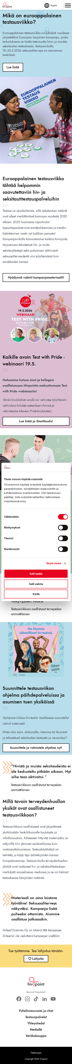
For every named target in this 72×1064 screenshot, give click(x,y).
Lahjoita (38, 958)
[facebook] (18, 998)
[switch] (63, 527)
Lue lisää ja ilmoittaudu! (36, 421)
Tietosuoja (36, 1052)
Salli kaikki (36, 573)
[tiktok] (36, 998)
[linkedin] (44, 998)
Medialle (36, 1029)
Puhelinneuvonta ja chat (36, 1011)
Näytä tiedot (53, 563)
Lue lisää (12, 67)
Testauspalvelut (36, 1017)
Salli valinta (36, 583)
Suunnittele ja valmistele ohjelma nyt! (36, 747)
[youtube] (53, 998)
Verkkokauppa (36, 1036)
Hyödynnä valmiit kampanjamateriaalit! (36, 277)
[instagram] (27, 998)
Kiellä (36, 594)
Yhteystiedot (36, 1023)
